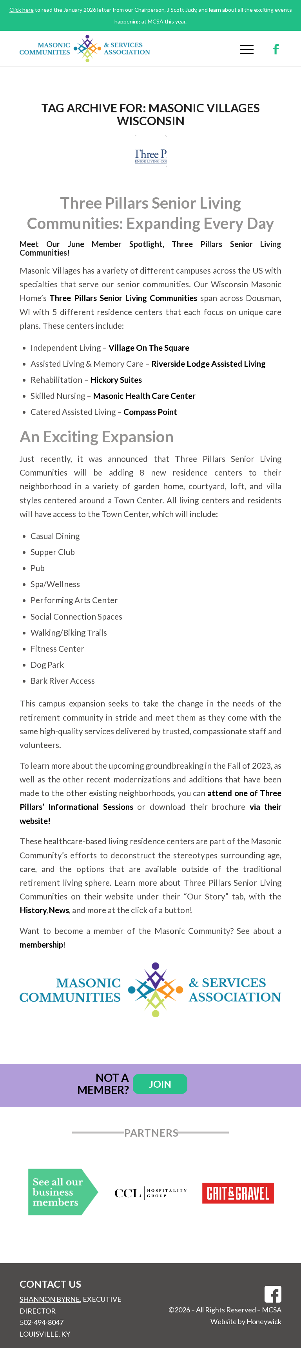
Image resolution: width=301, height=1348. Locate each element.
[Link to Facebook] (275, 48)
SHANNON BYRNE (50, 1299)
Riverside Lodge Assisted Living (208, 363)
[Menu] (243, 48)
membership (41, 944)
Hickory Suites (116, 379)
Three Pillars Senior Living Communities (123, 298)
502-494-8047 (41, 1322)
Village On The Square (149, 347)
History (33, 910)
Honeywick (264, 1321)
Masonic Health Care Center (144, 395)
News (59, 910)
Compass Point (150, 411)
